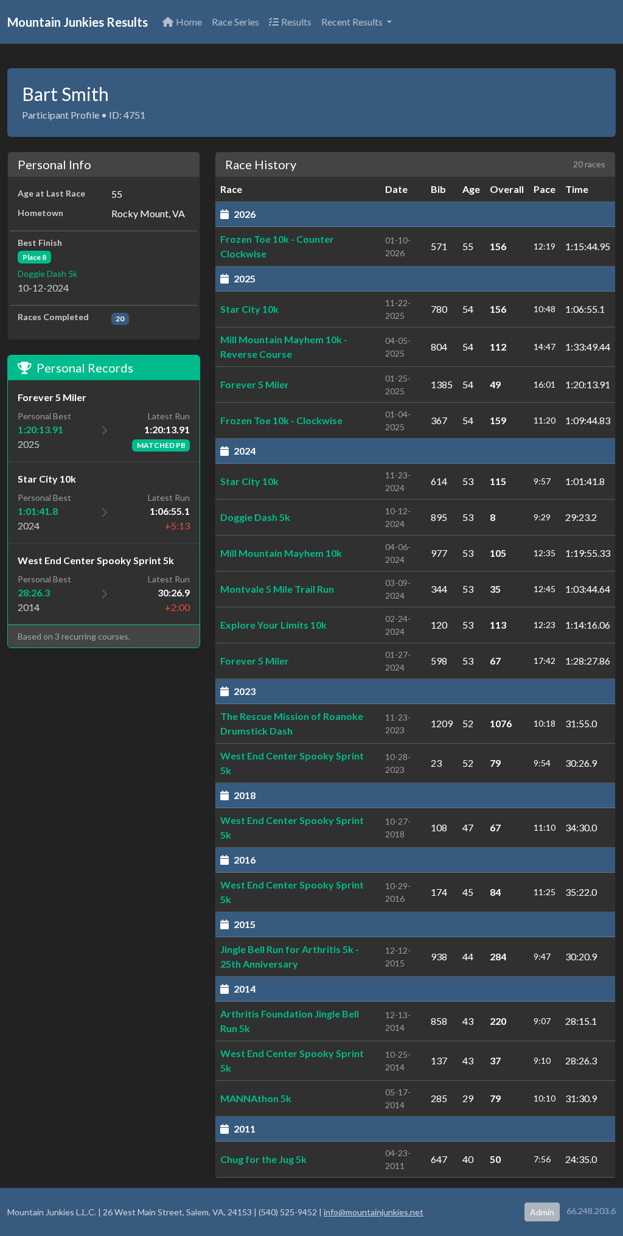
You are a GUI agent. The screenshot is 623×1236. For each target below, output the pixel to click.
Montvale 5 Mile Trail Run (277, 589)
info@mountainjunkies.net (373, 1212)
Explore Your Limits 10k (273, 624)
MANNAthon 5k (255, 1098)
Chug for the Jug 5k (263, 1159)
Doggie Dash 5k (47, 273)
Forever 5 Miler (254, 384)
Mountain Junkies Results (77, 22)
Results (296, 21)
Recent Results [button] (353, 21)
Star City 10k (249, 309)
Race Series (235, 21)
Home (189, 21)
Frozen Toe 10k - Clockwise (281, 420)
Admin (542, 1212)
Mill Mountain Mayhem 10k (281, 553)
